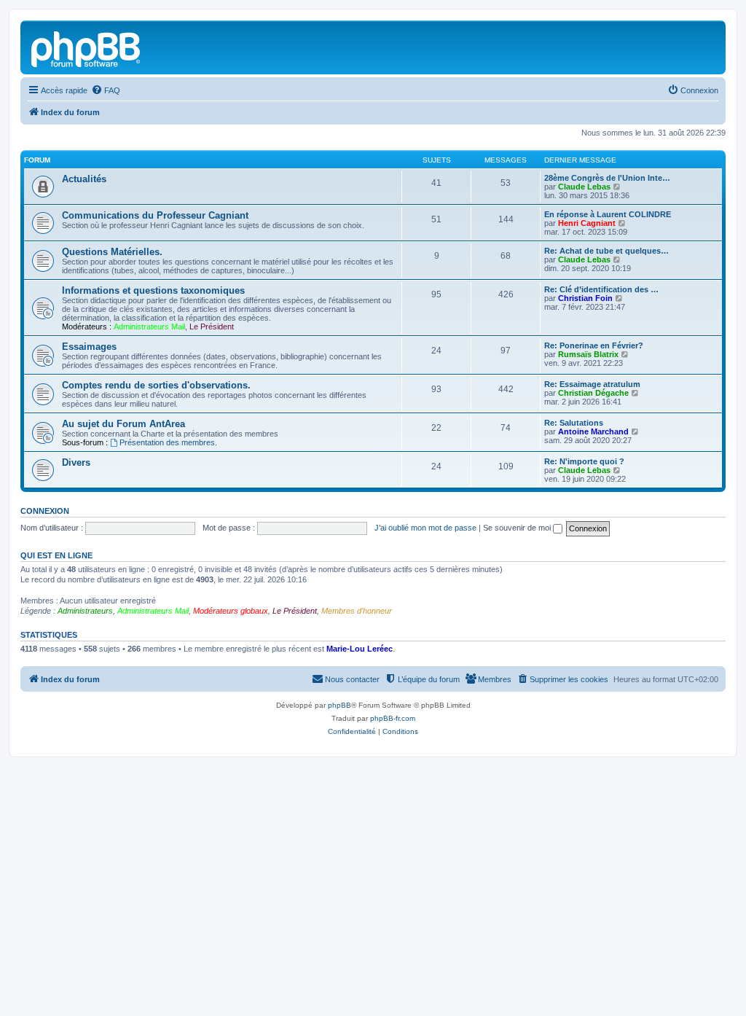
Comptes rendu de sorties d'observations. (156, 385)
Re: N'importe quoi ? (584, 461)
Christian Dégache (593, 392)
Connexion (44, 511)
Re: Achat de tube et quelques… (606, 250)
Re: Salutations (573, 422)
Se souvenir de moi (518, 527)
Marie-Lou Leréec (359, 648)
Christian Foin (585, 298)
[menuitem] (105, 90)
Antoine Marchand (593, 431)
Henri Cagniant (587, 223)
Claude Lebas (584, 186)
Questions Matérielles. (112, 251)
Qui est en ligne (56, 555)
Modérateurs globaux (230, 610)
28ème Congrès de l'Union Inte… (607, 177)
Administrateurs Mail (149, 326)
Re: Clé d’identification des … (601, 289)
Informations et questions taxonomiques (153, 290)
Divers (76, 462)
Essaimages (89, 346)
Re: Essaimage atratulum (592, 384)
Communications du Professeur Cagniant (155, 215)
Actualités (84, 178)
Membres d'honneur (356, 610)
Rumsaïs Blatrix (588, 354)
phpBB (339, 705)
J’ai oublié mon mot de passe (425, 527)
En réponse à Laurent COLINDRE (607, 214)
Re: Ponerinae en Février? (593, 345)
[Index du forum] (86, 47)
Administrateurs (85, 610)
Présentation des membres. (168, 442)
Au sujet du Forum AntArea (123, 423)
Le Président (211, 326)
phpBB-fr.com (392, 718)
